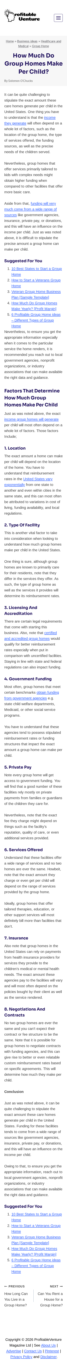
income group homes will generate (31, 419)
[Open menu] (58, 18)
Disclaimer (48, 1357)
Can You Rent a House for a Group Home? (50, 1296)
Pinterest (52, 1351)
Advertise (13, 1351)
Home (10, 41)
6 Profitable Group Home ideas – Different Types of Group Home (36, 320)
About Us (48, 1345)
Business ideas (27, 41)
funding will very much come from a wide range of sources (30, 209)
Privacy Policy (21, 1357)
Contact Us (33, 1351)
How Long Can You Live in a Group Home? (16, 1296)
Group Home (40, 46)
